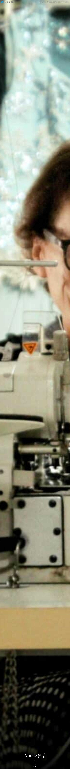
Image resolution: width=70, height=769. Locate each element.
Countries (43, 2)
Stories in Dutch (63, 2)
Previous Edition (52, 2)
